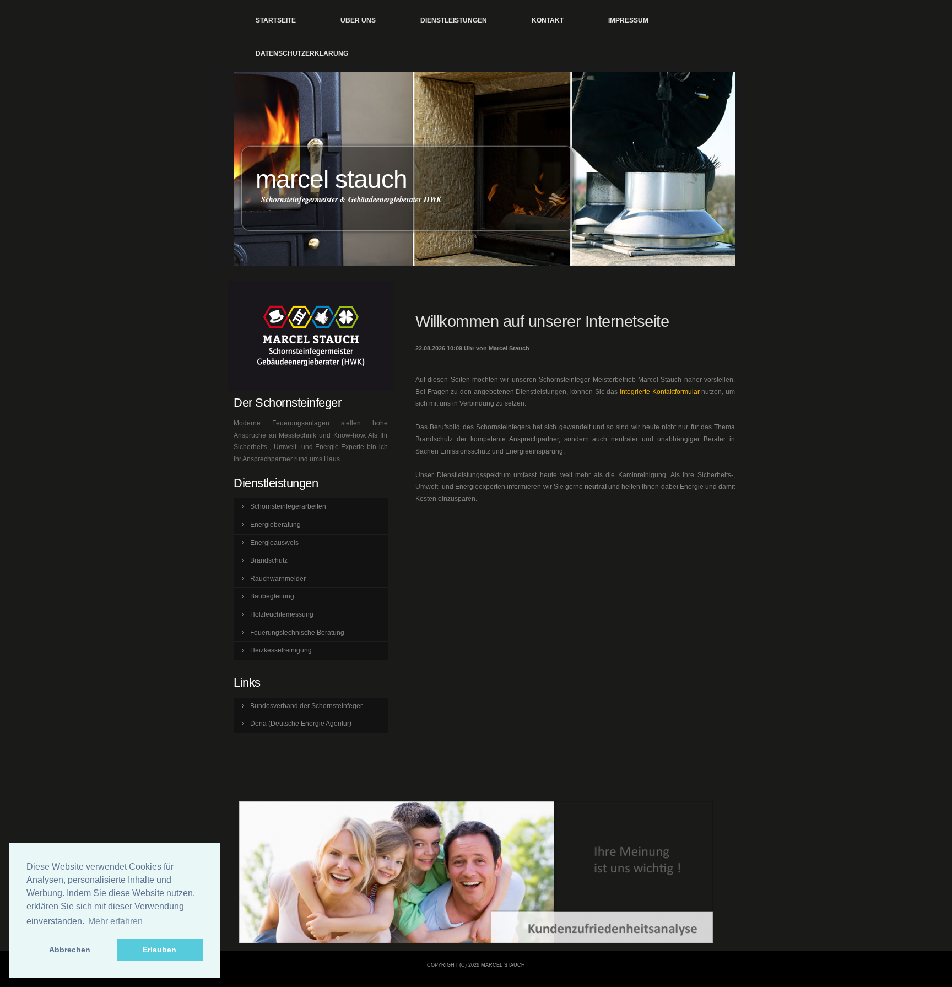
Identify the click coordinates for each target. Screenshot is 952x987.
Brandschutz (269, 560)
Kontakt (548, 20)
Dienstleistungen (453, 20)
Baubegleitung (272, 596)
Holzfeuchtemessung (281, 614)
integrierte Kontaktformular (660, 392)
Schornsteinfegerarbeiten (288, 506)
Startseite (276, 20)
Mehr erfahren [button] (115, 921)
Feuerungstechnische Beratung (297, 633)
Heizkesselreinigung (281, 650)
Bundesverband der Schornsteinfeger (306, 706)
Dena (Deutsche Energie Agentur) (300, 723)
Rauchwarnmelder (278, 579)
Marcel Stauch (331, 179)
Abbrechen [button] (69, 949)
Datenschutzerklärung (302, 53)
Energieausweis (274, 543)
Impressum (628, 20)
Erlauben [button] (159, 949)
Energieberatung (275, 524)
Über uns (358, 20)
